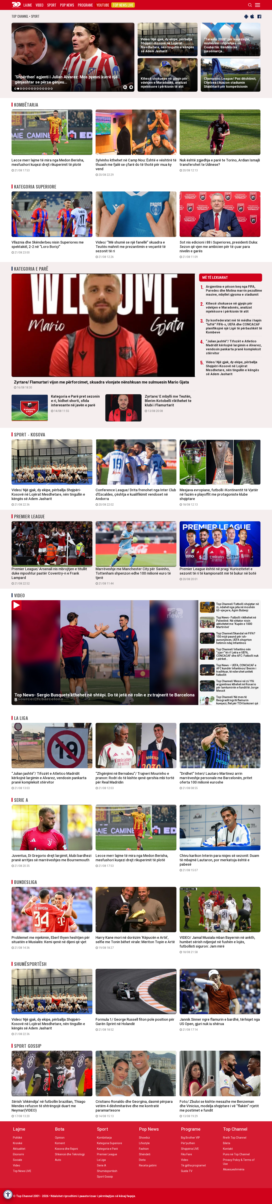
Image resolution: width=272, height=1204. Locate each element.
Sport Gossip (27, 1046)
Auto (58, 1159)
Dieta (142, 1159)
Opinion (60, 1137)
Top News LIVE (123, 5)
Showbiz (144, 1137)
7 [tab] (32, 89)
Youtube (103, 5)
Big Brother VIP (190, 1137)
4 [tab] (24, 89)
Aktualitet (19, 1148)
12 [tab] (46, 89)
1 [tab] (15, 89)
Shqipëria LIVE (190, 1148)
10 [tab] (40, 89)
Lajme (27, 5)
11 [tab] (43, 89)
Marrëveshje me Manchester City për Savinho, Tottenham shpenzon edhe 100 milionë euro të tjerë (133, 576)
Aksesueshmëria (233, 1169)
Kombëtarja (26, 104)
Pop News (67, 5)
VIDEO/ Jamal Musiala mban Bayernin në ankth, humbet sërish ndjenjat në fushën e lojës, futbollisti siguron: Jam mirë (217, 944)
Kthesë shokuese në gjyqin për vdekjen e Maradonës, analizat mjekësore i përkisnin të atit (229, 307)
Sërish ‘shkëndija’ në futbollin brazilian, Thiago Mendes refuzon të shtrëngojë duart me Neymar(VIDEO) (48, 1108)
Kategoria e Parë (31, 268)
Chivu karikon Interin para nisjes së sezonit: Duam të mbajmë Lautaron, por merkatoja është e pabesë (219, 862)
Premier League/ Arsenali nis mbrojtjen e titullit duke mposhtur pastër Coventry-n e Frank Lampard (49, 576)
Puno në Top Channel (236, 1154)
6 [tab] (29, 89)
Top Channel (235, 1129)
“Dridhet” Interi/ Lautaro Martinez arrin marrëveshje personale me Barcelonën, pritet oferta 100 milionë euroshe (216, 780)
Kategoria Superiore (35, 186)
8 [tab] (35, 89)
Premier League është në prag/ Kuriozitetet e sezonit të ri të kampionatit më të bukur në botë (218, 574)
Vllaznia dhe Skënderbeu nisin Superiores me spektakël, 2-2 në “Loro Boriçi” (48, 247)
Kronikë (17, 1143)
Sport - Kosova (29, 434)
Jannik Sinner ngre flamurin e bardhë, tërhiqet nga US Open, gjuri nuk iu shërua (220, 1024)
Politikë (17, 1137)
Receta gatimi (148, 1165)
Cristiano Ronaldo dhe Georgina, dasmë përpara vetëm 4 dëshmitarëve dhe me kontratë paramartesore (134, 1108)
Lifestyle (144, 1143)
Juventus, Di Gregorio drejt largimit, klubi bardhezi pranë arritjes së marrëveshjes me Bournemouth (51, 860)
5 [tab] (26, 89)
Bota (59, 1129)
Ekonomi (18, 1154)
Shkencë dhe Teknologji (70, 1154)
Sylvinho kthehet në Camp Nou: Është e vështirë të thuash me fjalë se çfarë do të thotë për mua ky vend (136, 167)
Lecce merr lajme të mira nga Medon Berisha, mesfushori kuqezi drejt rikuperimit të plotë (48, 165)
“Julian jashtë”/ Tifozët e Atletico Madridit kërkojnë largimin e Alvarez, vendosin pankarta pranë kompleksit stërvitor (234, 347)
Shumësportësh (30, 964)
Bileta (226, 1143)
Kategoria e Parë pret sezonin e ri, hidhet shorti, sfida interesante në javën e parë (75, 403)
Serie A (21, 800)
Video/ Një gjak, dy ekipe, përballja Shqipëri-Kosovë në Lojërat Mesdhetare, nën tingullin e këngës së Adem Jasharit (232, 368)
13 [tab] (49, 89)
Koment (60, 1143)
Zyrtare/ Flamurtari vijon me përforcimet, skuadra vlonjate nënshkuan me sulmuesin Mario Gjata (101, 384)
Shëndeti (144, 1154)
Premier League (29, 516)
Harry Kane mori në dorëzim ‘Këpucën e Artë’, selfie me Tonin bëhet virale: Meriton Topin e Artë (135, 942)
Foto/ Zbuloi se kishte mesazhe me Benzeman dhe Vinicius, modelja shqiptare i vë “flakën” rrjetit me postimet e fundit (219, 1108)
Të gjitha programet (193, 1165)
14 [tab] (52, 89)
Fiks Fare (186, 1154)
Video (39, 5)
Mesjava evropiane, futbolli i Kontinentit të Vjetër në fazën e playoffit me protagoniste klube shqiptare (219, 497)
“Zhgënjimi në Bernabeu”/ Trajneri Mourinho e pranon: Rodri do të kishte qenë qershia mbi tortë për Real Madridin (135, 780)
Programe (85, 5)
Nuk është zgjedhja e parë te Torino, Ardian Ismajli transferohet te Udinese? (220, 165)
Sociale (17, 1159)
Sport (51, 5)
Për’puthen (188, 1143)
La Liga (21, 718)
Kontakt (228, 1148)
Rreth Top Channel (234, 1137)
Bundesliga (25, 882)
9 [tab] (38, 89)
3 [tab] (21, 89)
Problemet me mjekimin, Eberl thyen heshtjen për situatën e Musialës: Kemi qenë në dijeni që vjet (51, 942)
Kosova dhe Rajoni (66, 1148)
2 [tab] (18, 89)
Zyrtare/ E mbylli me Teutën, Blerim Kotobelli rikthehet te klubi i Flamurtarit (168, 403)
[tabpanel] (73, 57)
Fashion (144, 1148)
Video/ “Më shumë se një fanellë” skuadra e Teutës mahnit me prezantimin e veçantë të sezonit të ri (131, 249)
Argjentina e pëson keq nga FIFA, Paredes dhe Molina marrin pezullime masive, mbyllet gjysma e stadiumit (234, 290)
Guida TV (186, 1171)
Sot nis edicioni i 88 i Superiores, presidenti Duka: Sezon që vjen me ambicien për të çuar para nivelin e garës (219, 249)
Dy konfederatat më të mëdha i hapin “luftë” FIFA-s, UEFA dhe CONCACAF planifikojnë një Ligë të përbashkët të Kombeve (234, 326)
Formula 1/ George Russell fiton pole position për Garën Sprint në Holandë (135, 1024)
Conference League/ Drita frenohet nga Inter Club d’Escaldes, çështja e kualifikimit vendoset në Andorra (136, 497)
